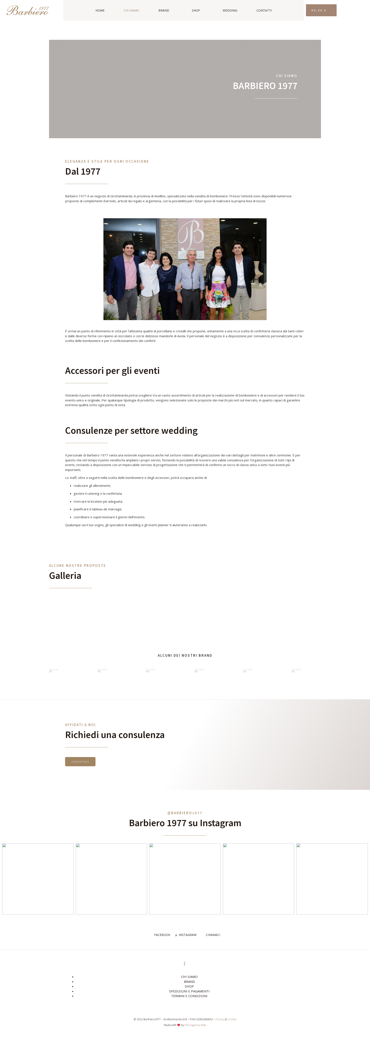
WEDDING (230, 10)
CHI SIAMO (131, 10)
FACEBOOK (161, 935)
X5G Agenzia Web (195, 1025)
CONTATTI (264, 10)
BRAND (163, 10)
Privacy (220, 1019)
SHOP (196, 10)
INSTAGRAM (187, 935)
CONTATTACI (80, 762)
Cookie (232, 1019)
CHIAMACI (212, 935)
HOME (99, 10)
